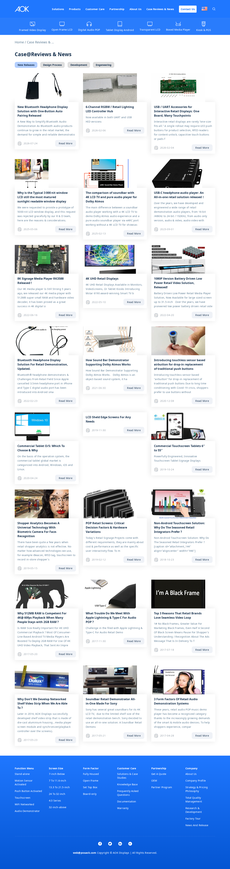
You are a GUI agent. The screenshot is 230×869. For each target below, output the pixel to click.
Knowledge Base (127, 784)
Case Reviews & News (160, 9)
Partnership (116, 9)
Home (19, 42)
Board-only (89, 794)
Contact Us (188, 9)
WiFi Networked (24, 804)
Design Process (52, 65)
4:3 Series (55, 800)
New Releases (26, 65)
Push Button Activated (28, 791)
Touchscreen (22, 797)
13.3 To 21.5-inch (59, 787)
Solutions (58, 9)
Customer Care (95, 9)
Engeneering (103, 65)
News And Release (196, 825)
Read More (65, 143)
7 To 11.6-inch (57, 780)
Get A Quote (158, 774)
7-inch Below (57, 774)
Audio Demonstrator (27, 811)
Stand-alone (22, 774)
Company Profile (195, 780)
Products (74, 9)
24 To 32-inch (57, 794)
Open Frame (90, 780)
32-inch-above (57, 807)
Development (78, 65)
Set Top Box (90, 787)
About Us (136, 9)
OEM (154, 780)
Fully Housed (91, 774)
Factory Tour (193, 818)
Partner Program (161, 787)
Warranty (123, 808)
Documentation (126, 801)
